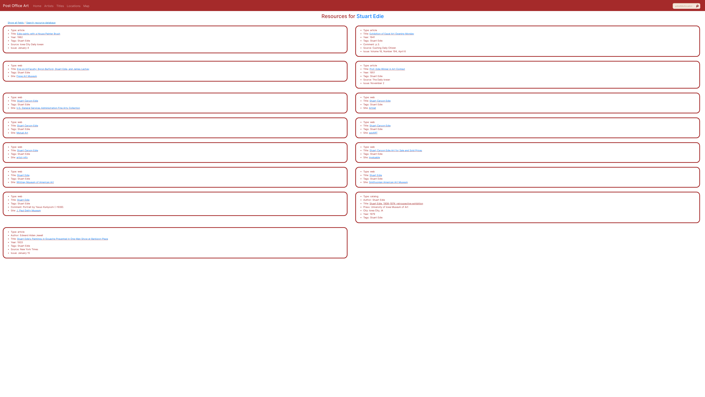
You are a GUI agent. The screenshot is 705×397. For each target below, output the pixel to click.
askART (373, 132)
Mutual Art (22, 132)
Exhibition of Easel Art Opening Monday (392, 33)
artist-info (22, 157)
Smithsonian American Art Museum (388, 182)
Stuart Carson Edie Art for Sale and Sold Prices (396, 150)
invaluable (374, 157)
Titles (60, 6)
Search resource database (40, 22)
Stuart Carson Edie (27, 100)
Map (86, 6)
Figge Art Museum (27, 76)
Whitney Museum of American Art (35, 182)
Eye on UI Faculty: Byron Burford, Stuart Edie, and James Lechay (53, 69)
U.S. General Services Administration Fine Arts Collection (48, 108)
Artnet (372, 108)
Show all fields (16, 22)
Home (37, 6)
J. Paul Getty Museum (29, 210)
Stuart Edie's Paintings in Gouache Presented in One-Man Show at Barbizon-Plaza (62, 238)
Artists (48, 6)
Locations (73, 6)
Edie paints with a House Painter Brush (38, 33)
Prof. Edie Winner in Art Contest (387, 69)
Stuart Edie (370, 16)
